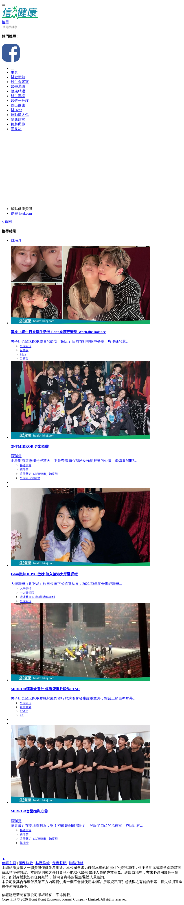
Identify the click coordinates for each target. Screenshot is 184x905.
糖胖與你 (18, 124)
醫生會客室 (20, 82)
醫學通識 (18, 86)
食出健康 (18, 105)
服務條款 (26, 863)
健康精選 (18, 91)
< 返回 (7, 222)
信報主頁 (9, 863)
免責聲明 (59, 863)
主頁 (14, 72)
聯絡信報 (76, 863)
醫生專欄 (18, 96)
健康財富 (18, 119)
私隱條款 (42, 863)
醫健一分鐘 (20, 100)
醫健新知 (18, 77)
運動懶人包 (20, 115)
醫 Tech (16, 110)
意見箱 (16, 129)
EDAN (16, 240)
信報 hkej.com (21, 213)
